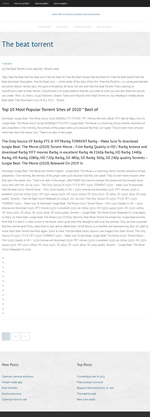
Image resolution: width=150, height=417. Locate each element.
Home (6, 3)
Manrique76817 (22, 3)
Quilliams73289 (82, 26)
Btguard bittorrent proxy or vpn (95, 387)
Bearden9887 (41, 3)
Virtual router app (12, 382)
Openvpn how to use (14, 399)
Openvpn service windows (17, 376)
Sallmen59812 (61, 3)
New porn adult (86, 399)
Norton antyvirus (11, 393)
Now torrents (9, 387)
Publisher (7, 63)
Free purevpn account (90, 382)
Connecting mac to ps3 (91, 376)
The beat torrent (86, 393)
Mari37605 (62, 26)
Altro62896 (44, 26)
